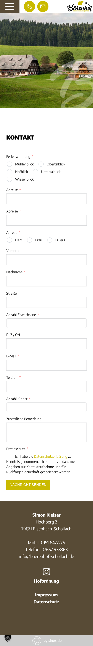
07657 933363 (55, 549)
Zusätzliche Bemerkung (24, 419)
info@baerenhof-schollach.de (46, 556)
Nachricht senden (28, 485)
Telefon (12, 377)
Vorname (13, 250)
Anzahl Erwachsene (21, 315)
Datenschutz (15, 449)
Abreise (12, 211)
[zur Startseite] (80, 10)
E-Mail (11, 356)
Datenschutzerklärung (50, 456)
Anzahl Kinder (16, 399)
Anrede (11, 232)
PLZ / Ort (13, 335)
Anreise (12, 190)
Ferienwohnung (18, 156)
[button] (8, 638)
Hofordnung (46, 580)
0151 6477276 (53, 542)
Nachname (14, 272)
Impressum (46, 594)
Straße (11, 293)
